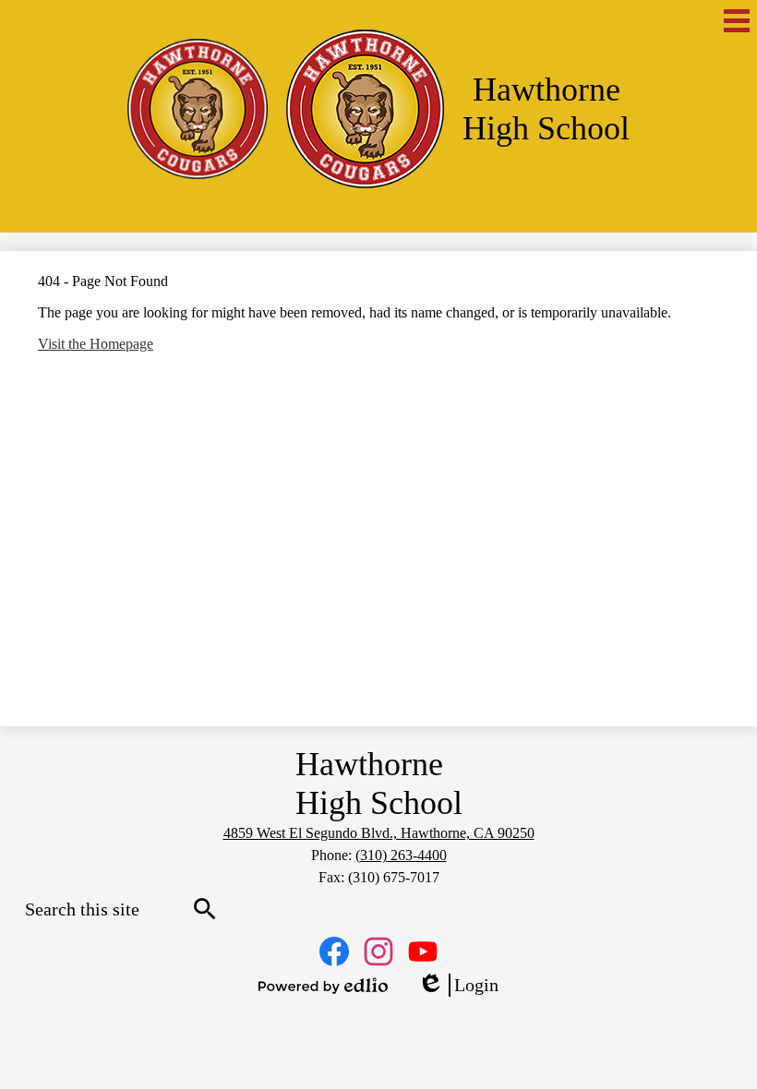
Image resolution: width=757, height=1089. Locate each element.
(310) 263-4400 (401, 855)
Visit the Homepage (95, 344)
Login (458, 986)
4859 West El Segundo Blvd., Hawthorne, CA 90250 (379, 833)
